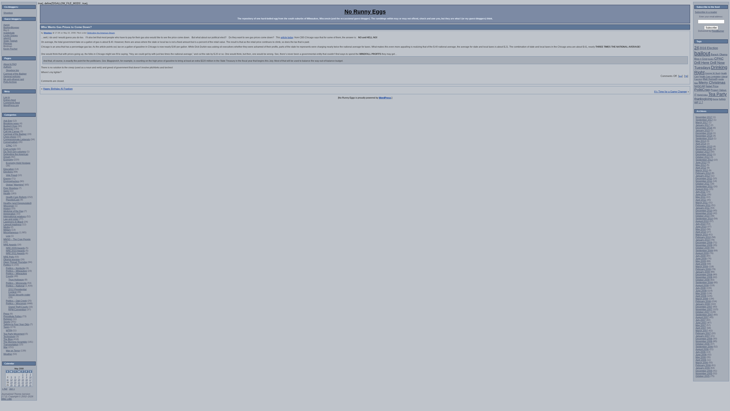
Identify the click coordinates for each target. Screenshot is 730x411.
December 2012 (704, 154)
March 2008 (702, 298)
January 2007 (703, 336)
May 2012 (701, 165)
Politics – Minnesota (16, 283)
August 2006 (702, 349)
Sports (6, 321)
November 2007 (704, 309)
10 (30, 377)
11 (7, 380)
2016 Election (708, 48)
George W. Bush (712, 73)
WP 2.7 (698, 102)
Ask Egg (7, 120)
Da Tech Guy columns (14, 151)
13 (15, 380)
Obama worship (11, 259)
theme (715, 99)
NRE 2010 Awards (15, 250)
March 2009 (702, 266)
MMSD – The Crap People (17, 239)
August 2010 (702, 221)
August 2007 (702, 317)
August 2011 (702, 189)
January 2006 (703, 368)
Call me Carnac (11, 131)
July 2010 (701, 224)
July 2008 (701, 288)
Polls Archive (10, 82)
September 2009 (704, 250)
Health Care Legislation (710, 76)
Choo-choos (9, 136)
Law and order (10, 219)
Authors (7, 67)
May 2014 (701, 141)
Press (6, 313)
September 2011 (704, 186)
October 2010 (703, 216)
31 (30, 385)
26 (11, 385)
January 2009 (703, 272)
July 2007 (701, 320)
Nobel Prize (712, 86)
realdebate (9, 33)
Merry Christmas (712, 82)
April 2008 (701, 296)
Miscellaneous (10, 232)
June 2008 (701, 290)
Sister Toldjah (10, 41)
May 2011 (701, 197)
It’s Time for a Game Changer (670, 91)
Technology (9, 336)
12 (11, 380)
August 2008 (702, 285)
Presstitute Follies (12, 316)
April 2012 (701, 167)
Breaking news (11, 123)
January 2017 (703, 125)
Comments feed (11, 102)
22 (23, 382)
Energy (7, 178)
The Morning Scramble (15, 342)
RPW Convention (17, 309)
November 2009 (704, 245)
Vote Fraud (11, 175)
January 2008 (703, 304)
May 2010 (701, 229)
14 (19, 380)
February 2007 (703, 333)
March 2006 (702, 362)
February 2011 (703, 205)
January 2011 (703, 208)
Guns (6, 191)
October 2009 (703, 248)
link (680, 76)
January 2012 (703, 175)
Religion (7, 319)
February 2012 (703, 173)
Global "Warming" (15, 184)
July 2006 (701, 352)
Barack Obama (719, 54)
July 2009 (701, 256)
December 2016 (704, 128)
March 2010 (702, 234)
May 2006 (701, 357)
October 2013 (703, 152)
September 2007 (704, 314)
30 (26, 385)
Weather (7, 354)
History (7, 208)
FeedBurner (718, 31)
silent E (7, 38)
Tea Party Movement (14, 334)
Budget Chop (10, 126)
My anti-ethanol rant (13, 79)
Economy (8, 159)
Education (8, 169)
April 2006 (701, 360)
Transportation (10, 344)
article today (287, 37)
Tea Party (717, 94)
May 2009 (701, 261)
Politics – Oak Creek (16, 300)
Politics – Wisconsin (16, 303)
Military (7, 230)
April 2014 (701, 144)
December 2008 (704, 274)
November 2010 (704, 213)
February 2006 (703, 365)
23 (26, 382)
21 (19, 382)
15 (23, 380)
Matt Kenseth (710, 79)
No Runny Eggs (365, 12)
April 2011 (701, 200)
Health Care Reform (16, 197)
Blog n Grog (700, 58)
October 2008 (703, 280)
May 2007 (701, 325)
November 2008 (704, 277)
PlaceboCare (13, 199)
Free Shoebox (10, 188)
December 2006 (704, 338)
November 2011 (704, 181)
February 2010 (703, 237)
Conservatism (10, 142)
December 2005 (704, 371)
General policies (11, 76)
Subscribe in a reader (706, 12)
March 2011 (702, 202)
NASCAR (699, 86)
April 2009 (701, 264)
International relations (14, 216)
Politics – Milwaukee (16, 271)
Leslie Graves (10, 35)
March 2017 (702, 122)
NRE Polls (8, 257)
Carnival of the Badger (15, 73)
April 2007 (701, 328)
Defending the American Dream (101, 33)
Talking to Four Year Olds (16, 324)
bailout (702, 53)
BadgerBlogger (11, 27)
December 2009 (704, 242)
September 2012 (704, 160)
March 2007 (702, 330)
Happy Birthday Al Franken (58, 88)
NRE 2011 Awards (15, 253)
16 (26, 380)
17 (30, 380)
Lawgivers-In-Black (13, 222)
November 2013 (704, 149)
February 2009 (703, 269)
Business (8, 128)
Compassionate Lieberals (16, 139)
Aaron (6, 25)
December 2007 (704, 306)
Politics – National (15, 285)
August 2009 (702, 253)
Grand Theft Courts (18, 307)
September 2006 (704, 346)
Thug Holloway (16, 279)
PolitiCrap (702, 90)
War (5, 347)
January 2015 (703, 130)
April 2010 (701, 232)
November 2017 (704, 117)
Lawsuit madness (12, 224)
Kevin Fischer (10, 49)
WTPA (9, 330)
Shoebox (48, 33)
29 (23, 385)
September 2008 (704, 282)
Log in (6, 97)
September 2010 (704, 218)
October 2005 (703, 376)
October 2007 (703, 312)
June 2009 (701, 258)
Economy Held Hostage (18, 163)
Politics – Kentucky (15, 268)
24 (30, 382)
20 (15, 382)
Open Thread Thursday (15, 262)
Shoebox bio (12, 70)
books (711, 59)
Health (6, 193)
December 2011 (704, 178)
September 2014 (704, 138)
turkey (722, 99)
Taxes (6, 327)
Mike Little (6, 399)
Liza (8, 236)
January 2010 (703, 240)
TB (686, 76)
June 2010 (701, 226)
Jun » (12, 389)
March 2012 (702, 170)
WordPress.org (11, 105)
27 (15, 385)
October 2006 (703, 344)
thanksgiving (703, 99)
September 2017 (704, 120)
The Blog (8, 339)
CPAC (9, 145)
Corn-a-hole (9, 149)
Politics (7, 265)
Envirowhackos (11, 181)
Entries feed (9, 100)
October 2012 (703, 157)
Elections (8, 171)
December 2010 (704, 210)
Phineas (7, 43)
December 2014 (704, 133)
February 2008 (703, 301)
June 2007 (701, 322)
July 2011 (700, 191)
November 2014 (704, 136)
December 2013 (704, 146)
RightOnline (702, 95)
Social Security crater (19, 294)
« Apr (4, 389)
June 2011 (701, 194)
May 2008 (701, 293)
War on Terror (13, 350)
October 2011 (702, 183)
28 (19, 385)
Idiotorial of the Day (13, 211)
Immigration (9, 214)
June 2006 (701, 354)
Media (6, 227)
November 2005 (704, 373)
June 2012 (701, 162)
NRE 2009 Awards (15, 248)
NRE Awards (10, 244)
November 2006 (704, 341)
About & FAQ (10, 64)
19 (11, 382)
